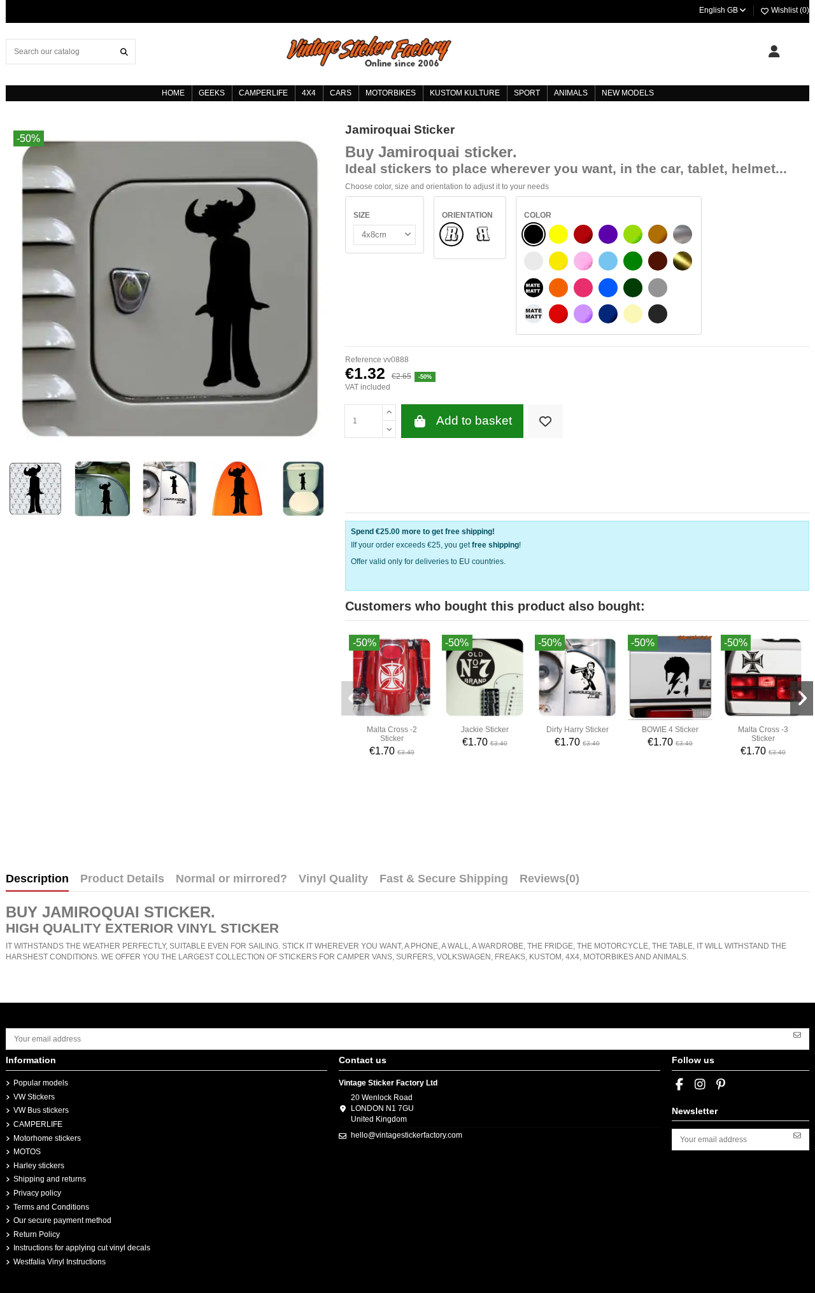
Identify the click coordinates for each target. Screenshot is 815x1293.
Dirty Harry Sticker (577, 729)
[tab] (549, 881)
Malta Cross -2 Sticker (392, 734)
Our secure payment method (62, 1220)
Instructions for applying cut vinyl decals (81, 1247)
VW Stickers (34, 1096)
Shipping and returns (49, 1179)
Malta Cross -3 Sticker (763, 734)
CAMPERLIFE (37, 1124)
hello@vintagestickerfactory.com (406, 1135)
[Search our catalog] (124, 51)
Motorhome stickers (47, 1138)
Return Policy (36, 1234)
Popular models (40, 1082)
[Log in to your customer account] (774, 51)
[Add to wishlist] (545, 421)
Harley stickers (38, 1165)
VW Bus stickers (41, 1110)
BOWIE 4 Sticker (670, 729)
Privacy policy (37, 1193)
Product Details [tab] (122, 879)
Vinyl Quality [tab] (333, 879)
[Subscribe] (797, 1034)
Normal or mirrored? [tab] (231, 879)
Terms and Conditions (51, 1207)
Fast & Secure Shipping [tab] (443, 879)
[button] (352, 698)
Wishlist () (789, 10)
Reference (363, 359)
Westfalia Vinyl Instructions (59, 1261)
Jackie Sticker (485, 729)
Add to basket (474, 420)
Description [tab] (37, 879)
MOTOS (27, 1151)
